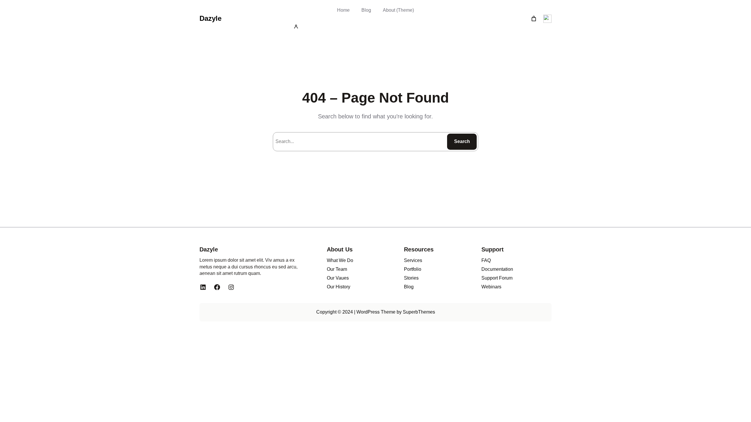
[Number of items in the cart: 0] (533, 18)
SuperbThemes (419, 311)
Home (343, 10)
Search (462, 141)
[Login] (375, 26)
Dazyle (210, 18)
